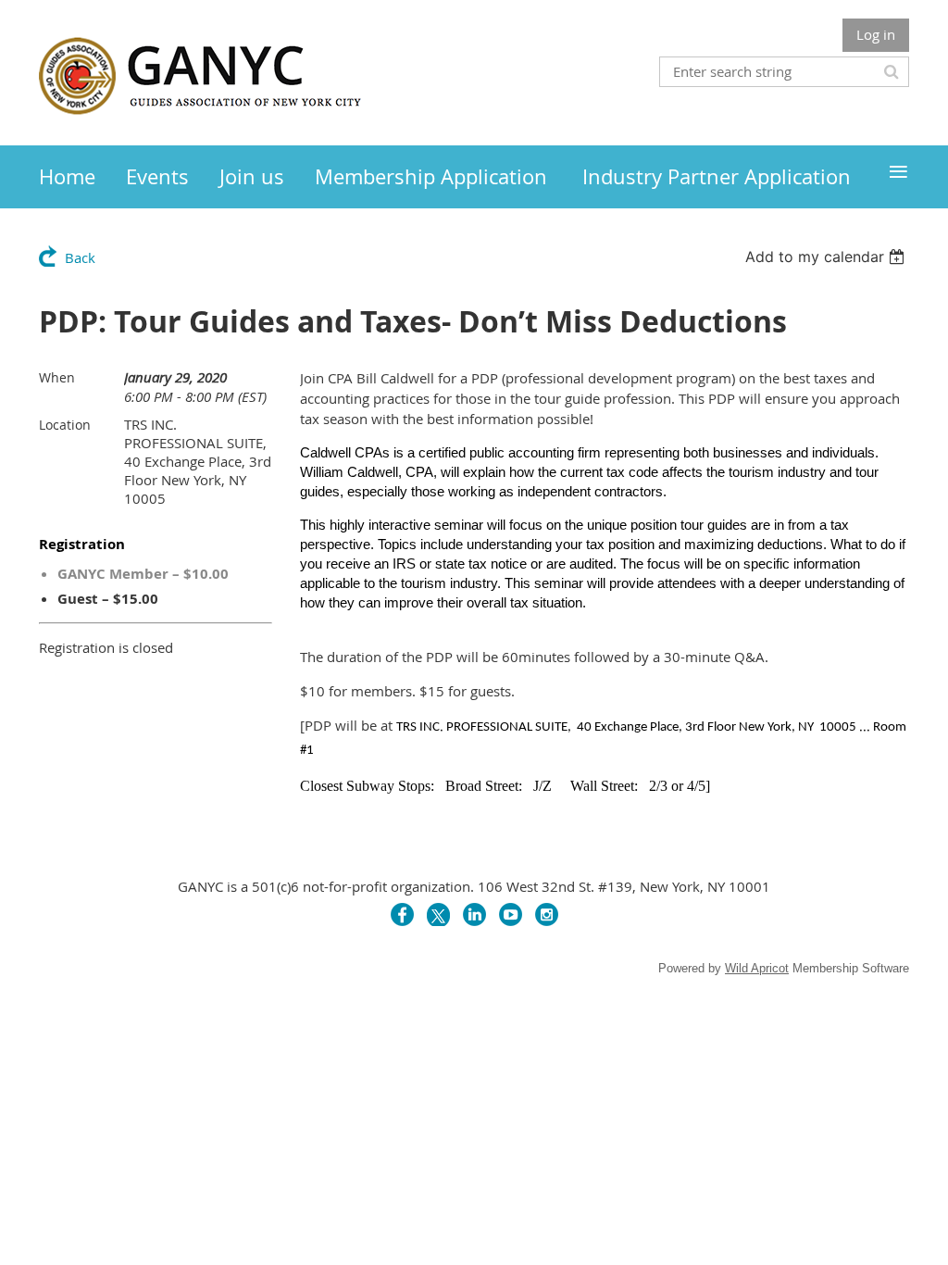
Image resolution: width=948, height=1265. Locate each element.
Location (65, 424)
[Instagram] (546, 914)
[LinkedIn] (474, 914)
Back (80, 257)
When (57, 377)
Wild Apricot (757, 968)
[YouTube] (510, 914)
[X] (438, 914)
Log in (875, 34)
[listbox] (827, 256)
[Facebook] (402, 914)
